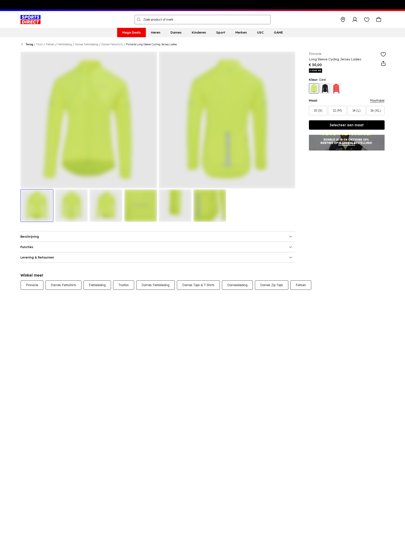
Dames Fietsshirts (112, 44)
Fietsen (50, 44)
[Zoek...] (139, 19)
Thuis (39, 44)
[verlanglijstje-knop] (367, 20)
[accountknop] (355, 20)
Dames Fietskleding (86, 44)
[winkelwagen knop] (379, 20)
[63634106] (336, 88)
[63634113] (314, 88)
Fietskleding (65, 44)
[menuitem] (131, 32)
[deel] (383, 63)
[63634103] (325, 88)
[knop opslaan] (343, 20)
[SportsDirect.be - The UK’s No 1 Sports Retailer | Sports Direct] (30, 19)
